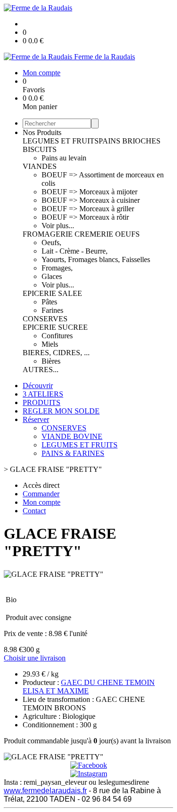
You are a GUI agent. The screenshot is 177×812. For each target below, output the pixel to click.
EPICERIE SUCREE (55, 327)
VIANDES (40, 166)
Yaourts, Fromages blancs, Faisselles (96, 259)
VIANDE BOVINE (72, 436)
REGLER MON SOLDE (61, 411)
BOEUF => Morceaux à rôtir (85, 217)
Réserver (36, 419)
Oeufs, (51, 243)
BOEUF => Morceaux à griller (88, 209)
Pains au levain (64, 158)
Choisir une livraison (35, 658)
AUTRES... (41, 370)
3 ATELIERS (43, 394)
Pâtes (49, 302)
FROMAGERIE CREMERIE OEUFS (81, 234)
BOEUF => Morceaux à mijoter (89, 192)
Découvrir (38, 386)
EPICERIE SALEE (52, 293)
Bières (51, 361)
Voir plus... (58, 226)
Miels (50, 344)
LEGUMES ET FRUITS (61, 141)
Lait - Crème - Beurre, (75, 251)
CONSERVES (45, 319)
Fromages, (57, 268)
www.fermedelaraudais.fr (45, 791)
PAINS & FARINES (73, 453)
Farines (52, 310)
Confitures (57, 336)
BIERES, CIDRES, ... (56, 353)
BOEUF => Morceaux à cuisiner (91, 200)
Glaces (52, 276)
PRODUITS (41, 402)
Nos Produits (42, 132)
